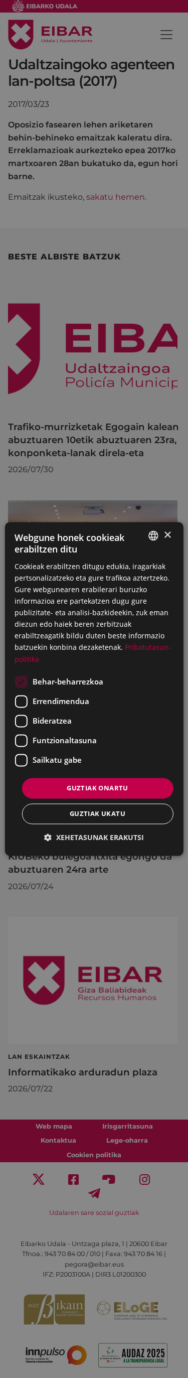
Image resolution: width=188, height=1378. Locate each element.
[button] (94, 838)
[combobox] (153, 535)
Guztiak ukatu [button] (97, 813)
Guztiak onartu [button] (97, 787)
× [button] (167, 535)
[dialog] (94, 689)
